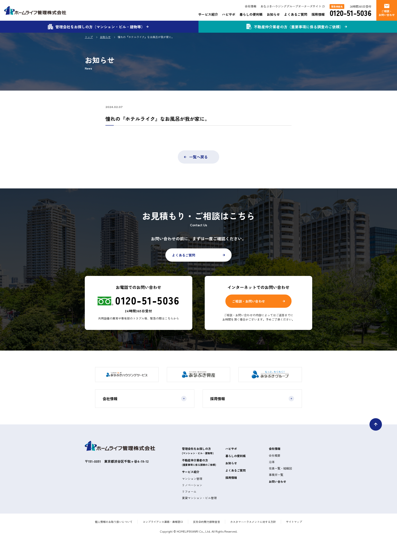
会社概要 (274, 455)
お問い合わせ (277, 481)
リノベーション (192, 485)
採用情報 (318, 14)
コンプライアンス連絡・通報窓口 (163, 522)
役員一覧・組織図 (280, 468)
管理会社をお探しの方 (198, 451)
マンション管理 (192, 479)
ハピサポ (228, 14)
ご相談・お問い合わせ (248, 301)
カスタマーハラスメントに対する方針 (253, 522)
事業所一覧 (276, 475)
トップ (89, 37)
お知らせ (273, 14)
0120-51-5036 (350, 12)
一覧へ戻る (198, 156)
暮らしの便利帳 (251, 14)
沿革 (272, 462)
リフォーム (189, 491)
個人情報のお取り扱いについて (114, 522)
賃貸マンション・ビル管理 (199, 498)
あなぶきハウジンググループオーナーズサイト (291, 6)
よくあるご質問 (295, 14)
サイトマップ (294, 522)
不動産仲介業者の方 (199, 462)
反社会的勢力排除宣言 (206, 522)
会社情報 (250, 6)
